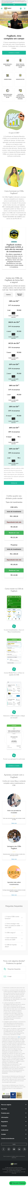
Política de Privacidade (10, 1)
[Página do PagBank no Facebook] (3, 1149)
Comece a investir (14, 53)
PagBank (11, 8)
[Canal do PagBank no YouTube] (14, 1149)
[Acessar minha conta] (20, 8)
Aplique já (14, 483)
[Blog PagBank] (24, 1149)
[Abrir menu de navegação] (1, 8)
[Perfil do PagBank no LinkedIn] (19, 1149)
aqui (19, 1037)
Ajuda (14, 1144)
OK (14, 4)
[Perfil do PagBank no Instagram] (8, 1149)
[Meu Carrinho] (24, 8)
